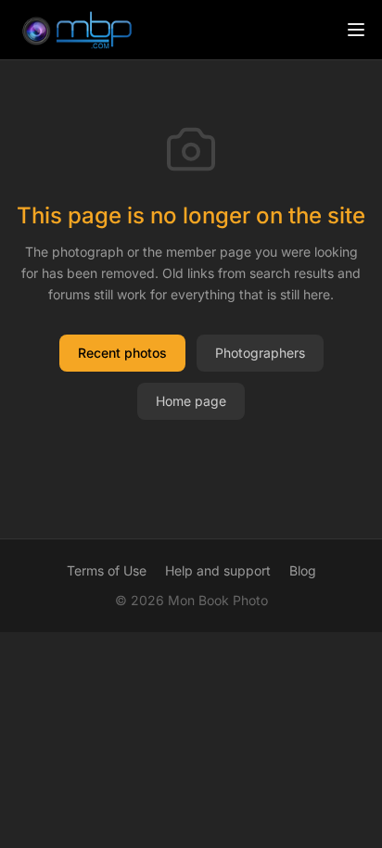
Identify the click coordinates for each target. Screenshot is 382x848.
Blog (302, 570)
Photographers (260, 353)
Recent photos (122, 353)
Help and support (218, 570)
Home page (191, 401)
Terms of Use (106, 570)
